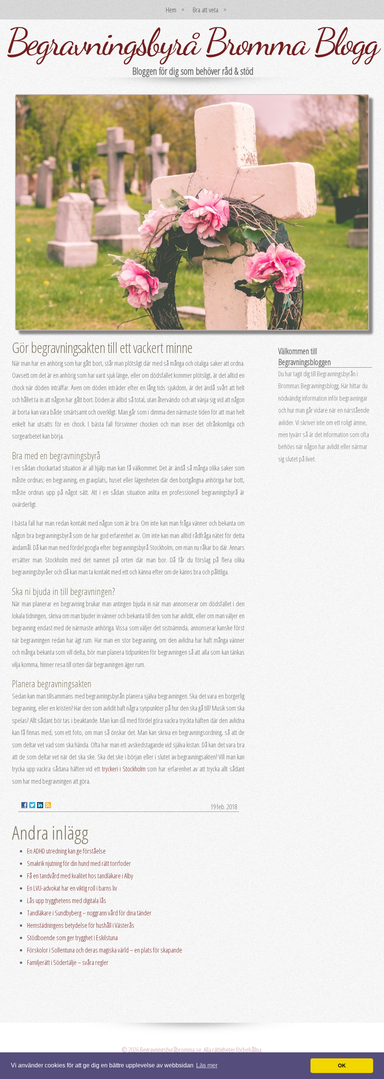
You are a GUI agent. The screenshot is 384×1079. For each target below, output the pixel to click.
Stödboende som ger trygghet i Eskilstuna (72, 937)
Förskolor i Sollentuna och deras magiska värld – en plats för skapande (104, 949)
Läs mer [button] (207, 1065)
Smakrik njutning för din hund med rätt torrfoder (79, 863)
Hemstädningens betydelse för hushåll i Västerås (80, 925)
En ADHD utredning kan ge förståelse (66, 850)
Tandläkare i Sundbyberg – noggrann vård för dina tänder (89, 912)
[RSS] (48, 805)
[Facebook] (24, 805)
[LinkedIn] (40, 805)
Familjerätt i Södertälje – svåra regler (67, 962)
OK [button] (342, 1065)
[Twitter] (32, 805)
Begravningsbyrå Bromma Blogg (192, 42)
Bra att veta (205, 10)
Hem (171, 10)
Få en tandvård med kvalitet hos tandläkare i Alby (80, 875)
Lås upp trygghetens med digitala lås (66, 900)
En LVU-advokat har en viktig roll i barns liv (72, 888)
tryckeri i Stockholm (124, 768)
